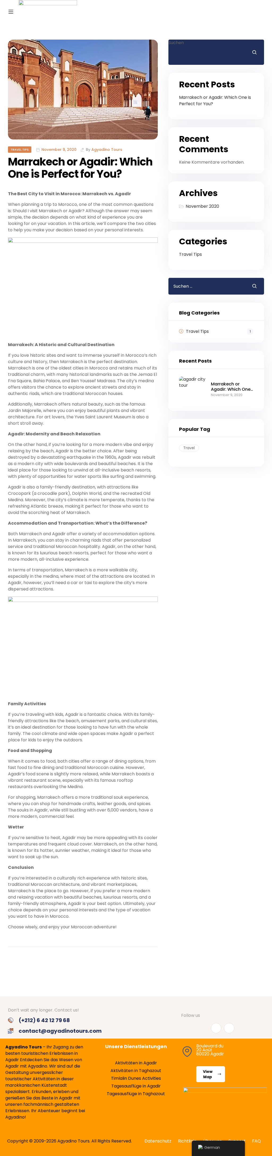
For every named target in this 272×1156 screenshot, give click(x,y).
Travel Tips (20, 149)
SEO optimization (62, 983)
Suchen (176, 43)
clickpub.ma (100, 983)
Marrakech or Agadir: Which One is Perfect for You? (80, 167)
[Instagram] (229, 1028)
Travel (189, 447)
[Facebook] (216, 1028)
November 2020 (202, 206)
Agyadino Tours (106, 149)
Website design (19, 983)
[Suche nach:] (206, 286)
